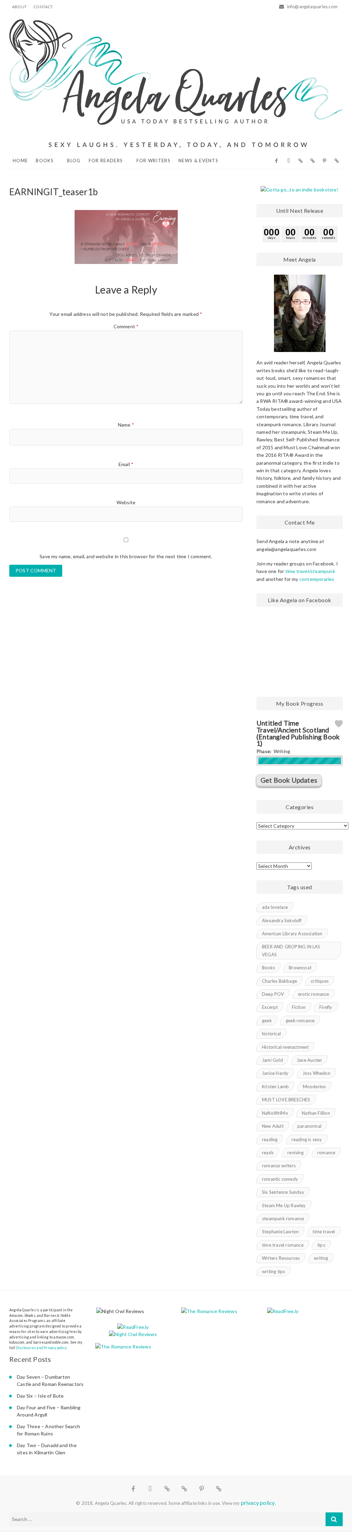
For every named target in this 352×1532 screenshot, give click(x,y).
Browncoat (300, 967)
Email (126, 464)
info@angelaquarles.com (312, 6)
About (19, 6)
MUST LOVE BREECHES (286, 1099)
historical (271, 1033)
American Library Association (292, 933)
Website (126, 502)
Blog (73, 160)
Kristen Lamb (275, 1086)
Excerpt (270, 1007)
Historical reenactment (285, 1047)
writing (321, 1258)
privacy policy (258, 1502)
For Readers (106, 160)
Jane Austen (309, 1060)
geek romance (300, 1020)
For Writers (153, 160)
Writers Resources (281, 1258)
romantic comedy (280, 1179)
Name (126, 425)
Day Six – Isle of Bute (40, 1396)
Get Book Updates (289, 780)
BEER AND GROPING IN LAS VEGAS (291, 950)
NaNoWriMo (275, 1113)
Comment (126, 326)
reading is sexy (307, 1139)
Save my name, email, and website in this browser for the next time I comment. (126, 556)
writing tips (273, 1271)
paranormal (309, 1126)
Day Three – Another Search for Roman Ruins (48, 1429)
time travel (323, 1231)
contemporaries (316, 579)
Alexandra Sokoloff (282, 920)
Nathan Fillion (316, 1113)
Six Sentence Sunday (283, 1192)
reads (268, 1152)
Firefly (325, 1007)
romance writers (279, 1165)
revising (295, 1152)
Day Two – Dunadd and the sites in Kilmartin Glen (47, 1448)
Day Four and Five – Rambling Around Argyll (49, 1411)
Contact (43, 6)
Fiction (299, 1007)
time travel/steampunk (310, 571)
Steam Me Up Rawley (284, 1205)
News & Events (198, 160)
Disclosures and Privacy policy (41, 1348)
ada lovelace (275, 907)
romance (326, 1152)
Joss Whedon (316, 1073)
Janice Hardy (275, 1073)
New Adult (273, 1126)
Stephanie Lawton (280, 1231)
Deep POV (273, 994)
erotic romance (313, 994)
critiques (320, 981)
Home (20, 160)
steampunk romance (283, 1218)
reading (269, 1139)
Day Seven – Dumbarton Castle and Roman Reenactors (50, 1380)
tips (321, 1245)
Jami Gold (272, 1060)
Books (45, 160)
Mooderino (314, 1086)
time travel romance (283, 1245)
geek (267, 1020)
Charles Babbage (279, 981)
